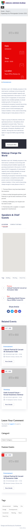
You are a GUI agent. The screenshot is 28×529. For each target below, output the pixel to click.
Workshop (7, 390)
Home (2, 11)
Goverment (6, 513)
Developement (13, 509)
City (22, 506)
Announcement (7, 506)
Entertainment (7, 82)
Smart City (22, 278)
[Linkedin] (19, 311)
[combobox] (14, 439)
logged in (12, 424)
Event (8, 11)
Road (20, 513)
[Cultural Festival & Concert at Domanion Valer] (14, 334)
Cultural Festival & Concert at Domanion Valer (13, 351)
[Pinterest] (15, 311)
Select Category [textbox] (7, 440)
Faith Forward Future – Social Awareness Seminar (13, 394)
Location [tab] (5, 224)
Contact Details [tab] (15, 224)
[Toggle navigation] (2, 7)
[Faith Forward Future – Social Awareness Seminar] (14, 377)
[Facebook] (8, 311)
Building (8, 278)
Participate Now (11, 144)
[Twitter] (12, 311)
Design (4, 509)
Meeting (15, 278)
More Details (8, 361)
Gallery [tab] (5, 227)
